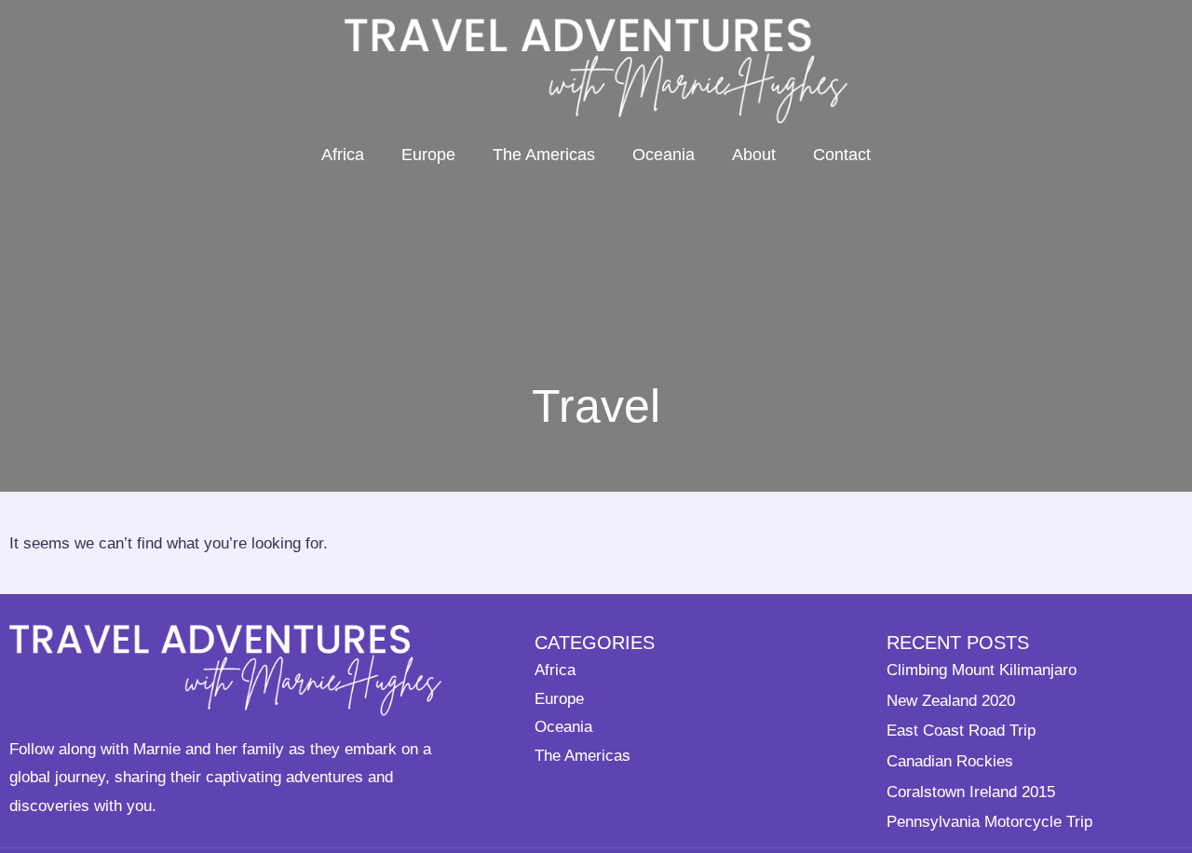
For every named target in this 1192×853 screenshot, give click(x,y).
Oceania (663, 154)
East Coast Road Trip (961, 730)
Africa (342, 154)
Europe (428, 154)
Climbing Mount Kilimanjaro (982, 669)
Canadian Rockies (950, 760)
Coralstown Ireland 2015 (971, 791)
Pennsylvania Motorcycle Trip (989, 821)
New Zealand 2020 (951, 700)
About (754, 154)
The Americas (544, 154)
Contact (842, 154)
